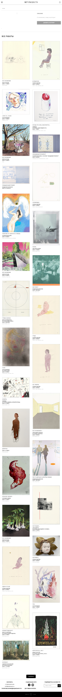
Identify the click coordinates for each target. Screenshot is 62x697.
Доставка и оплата (30, 688)
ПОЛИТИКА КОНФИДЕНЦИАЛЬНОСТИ (11, 688)
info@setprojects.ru (9, 686)
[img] (2, 2)
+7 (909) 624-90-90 (9, 684)
